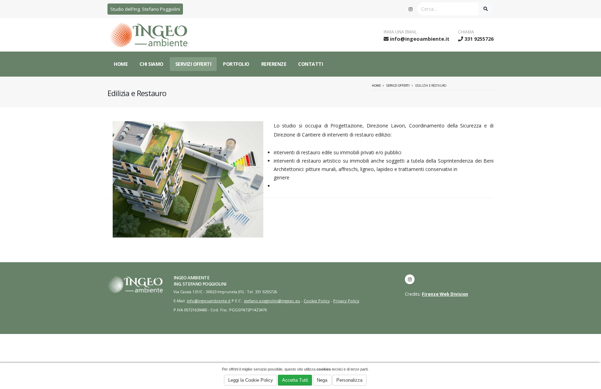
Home (121, 64)
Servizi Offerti (193, 64)
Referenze (274, 64)
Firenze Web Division (445, 294)
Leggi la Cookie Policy (250, 380)
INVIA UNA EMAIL (400, 32)
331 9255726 (479, 39)
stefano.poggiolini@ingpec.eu (272, 300)
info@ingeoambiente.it (419, 39)
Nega (322, 380)
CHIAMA (466, 32)
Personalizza (349, 380)
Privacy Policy (346, 300)
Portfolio (236, 64)
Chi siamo (151, 64)
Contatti (310, 64)
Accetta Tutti (295, 380)
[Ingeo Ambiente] (188, 179)
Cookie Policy (317, 300)
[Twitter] (410, 9)
